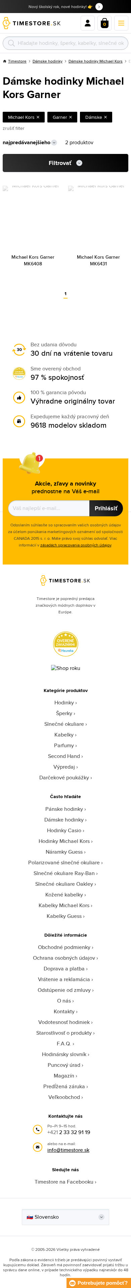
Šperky (64, 713)
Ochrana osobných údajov (64, 958)
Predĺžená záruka (64, 1086)
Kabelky (64, 735)
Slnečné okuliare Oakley (64, 884)
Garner (60, 117)
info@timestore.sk (68, 1150)
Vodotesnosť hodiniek (64, 1022)
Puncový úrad (64, 1065)
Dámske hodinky (47, 61)
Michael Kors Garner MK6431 (98, 260)
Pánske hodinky (64, 809)
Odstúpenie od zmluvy (64, 990)
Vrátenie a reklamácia (64, 979)
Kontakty (64, 1011)
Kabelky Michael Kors (64, 905)
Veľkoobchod (64, 1097)
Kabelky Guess (64, 916)
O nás (64, 1001)
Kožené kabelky (64, 894)
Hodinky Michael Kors (64, 841)
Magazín (64, 1076)
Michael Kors (21, 117)
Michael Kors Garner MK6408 (32, 260)
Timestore (17, 61)
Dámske (93, 117)
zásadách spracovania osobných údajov (75, 545)
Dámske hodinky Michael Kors (96, 61)
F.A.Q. (64, 1043)
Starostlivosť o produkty (64, 1033)
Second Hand (64, 756)
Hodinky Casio (64, 830)
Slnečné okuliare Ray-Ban (64, 873)
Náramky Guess (64, 852)
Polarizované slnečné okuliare (64, 862)
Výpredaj (64, 767)
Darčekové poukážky (64, 777)
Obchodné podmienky (64, 947)
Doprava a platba (64, 968)
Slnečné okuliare (64, 724)
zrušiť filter (14, 128)
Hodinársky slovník (64, 1054)
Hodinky (64, 702)
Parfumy (64, 745)
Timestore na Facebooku (64, 1182)
